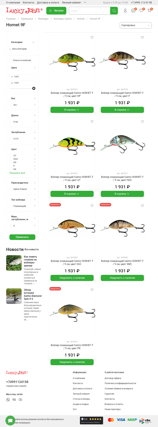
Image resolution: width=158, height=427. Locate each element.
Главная (11, 18)
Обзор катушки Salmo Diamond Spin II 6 (33, 294)
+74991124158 (17, 382)
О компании (13, 2)
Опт (75, 409)
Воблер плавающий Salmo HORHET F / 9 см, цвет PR (72, 347)
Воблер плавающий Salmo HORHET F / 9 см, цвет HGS (122, 178)
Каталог (59, 10)
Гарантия (109, 394)
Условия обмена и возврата (119, 388)
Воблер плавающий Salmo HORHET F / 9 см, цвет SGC (72, 263)
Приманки (27, 18)
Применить (22, 237)
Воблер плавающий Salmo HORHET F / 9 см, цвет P (122, 94)
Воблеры (43, 18)
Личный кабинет (71, 2)
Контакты (28, 2)
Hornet (80, 18)
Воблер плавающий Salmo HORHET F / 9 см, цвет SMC (122, 263)
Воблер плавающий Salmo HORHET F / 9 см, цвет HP (72, 94)
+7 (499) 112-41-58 (141, 2)
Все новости (32, 249)
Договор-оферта (113, 378)
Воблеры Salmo (63, 18)
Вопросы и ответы (114, 404)
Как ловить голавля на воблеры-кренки (30, 261)
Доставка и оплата (48, 2)
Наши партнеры (113, 409)
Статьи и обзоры (81, 399)
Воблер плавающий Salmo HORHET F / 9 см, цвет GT (72, 178)
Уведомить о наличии (72, 277)
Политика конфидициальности (120, 383)
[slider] (33, 88)
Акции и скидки (81, 404)
